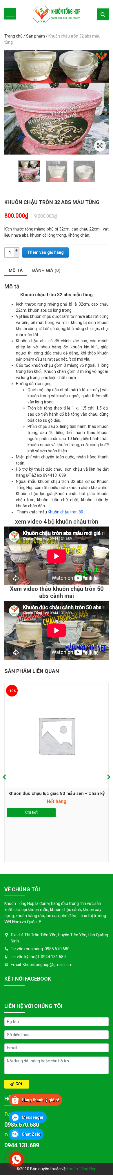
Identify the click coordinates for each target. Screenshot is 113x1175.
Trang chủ (13, 36)
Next (109, 777)
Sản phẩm (35, 36)
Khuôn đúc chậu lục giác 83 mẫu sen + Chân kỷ (56, 793)
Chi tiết (31, 812)
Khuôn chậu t (60, 512)
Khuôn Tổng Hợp (81, 1169)
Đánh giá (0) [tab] (46, 270)
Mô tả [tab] (16, 270)
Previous (4, 777)
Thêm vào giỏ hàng (45, 252)
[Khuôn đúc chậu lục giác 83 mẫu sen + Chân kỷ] (56, 735)
